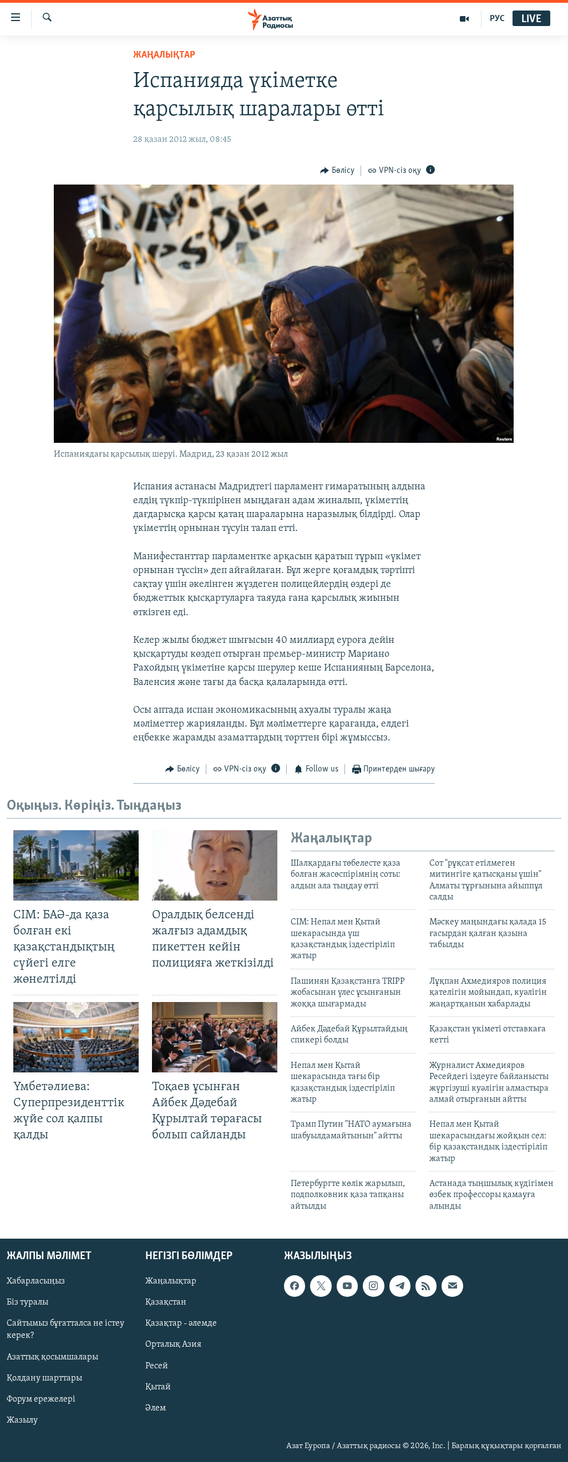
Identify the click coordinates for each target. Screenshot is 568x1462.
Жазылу (22, 1420)
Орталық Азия (173, 1345)
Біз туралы (27, 1303)
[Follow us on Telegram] (399, 1285)
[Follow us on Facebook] (294, 1285)
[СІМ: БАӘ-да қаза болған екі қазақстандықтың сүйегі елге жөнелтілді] (76, 865)
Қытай (158, 1387)
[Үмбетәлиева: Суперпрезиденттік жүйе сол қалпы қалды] (76, 1037)
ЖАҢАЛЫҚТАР (164, 55)
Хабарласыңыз (36, 1281)
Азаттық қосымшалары (52, 1357)
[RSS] (426, 1285)
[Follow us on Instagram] (373, 1285)
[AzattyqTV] (464, 19)
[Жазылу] (452, 1285)
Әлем (155, 1408)
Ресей (156, 1366)
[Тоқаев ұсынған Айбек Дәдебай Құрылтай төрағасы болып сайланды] (214, 1037)
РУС (497, 18)
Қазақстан (165, 1303)
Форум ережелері (41, 1399)
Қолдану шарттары (44, 1378)
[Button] (337, 170)
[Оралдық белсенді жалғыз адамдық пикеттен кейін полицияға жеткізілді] (214, 865)
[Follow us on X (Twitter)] (320, 1285)
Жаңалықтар (170, 1281)
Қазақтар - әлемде (181, 1324)
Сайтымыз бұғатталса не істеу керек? (65, 1330)
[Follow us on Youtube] (347, 1285)
